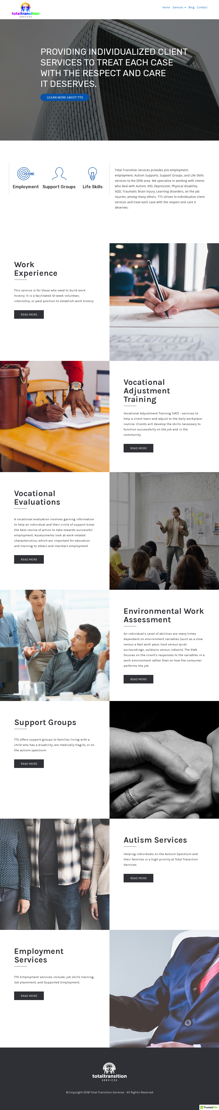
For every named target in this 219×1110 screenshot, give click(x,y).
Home (166, 7)
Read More (29, 314)
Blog (191, 7)
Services (178, 7)
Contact (202, 7)
